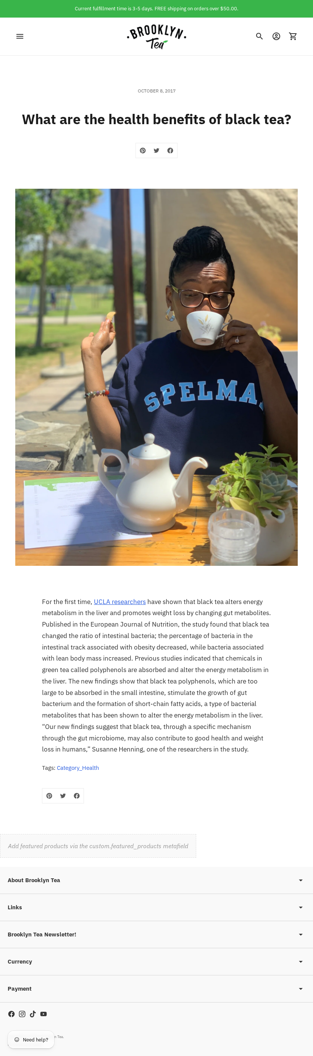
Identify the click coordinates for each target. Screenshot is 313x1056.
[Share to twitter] (156, 150)
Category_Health (78, 767)
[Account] (276, 36)
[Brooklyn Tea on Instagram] (22, 1014)
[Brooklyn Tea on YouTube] (43, 1014)
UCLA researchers (120, 602)
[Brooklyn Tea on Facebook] (11, 1014)
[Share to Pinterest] (143, 150)
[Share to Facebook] (170, 150)
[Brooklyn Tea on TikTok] (33, 1014)
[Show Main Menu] (19, 36)
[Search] (259, 36)
